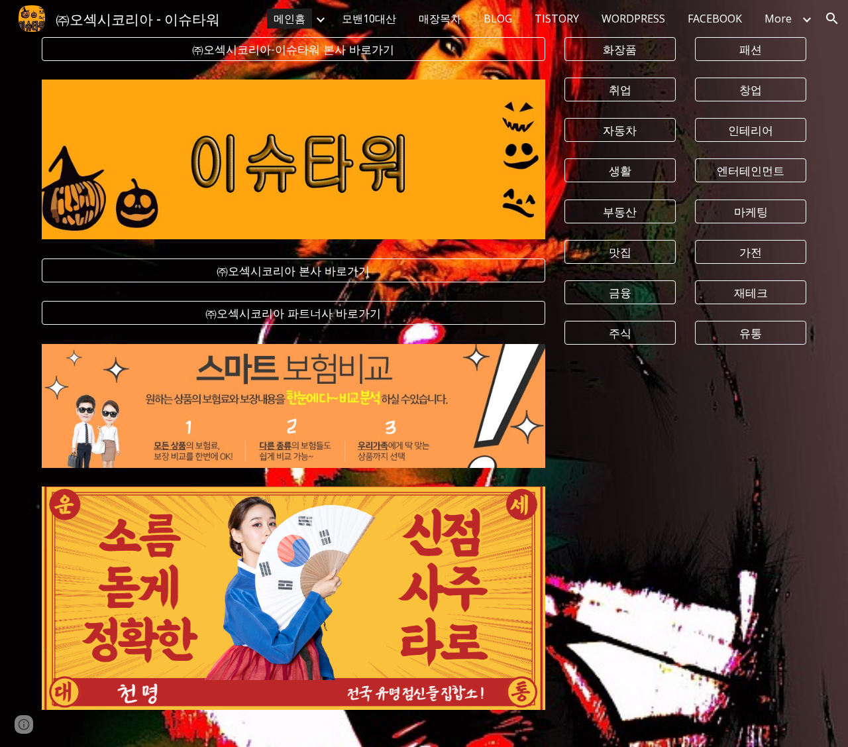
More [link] (778, 18)
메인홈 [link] (289, 18)
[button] (832, 18)
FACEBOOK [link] (715, 18)
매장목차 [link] (440, 18)
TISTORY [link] (557, 18)
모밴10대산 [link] (369, 18)
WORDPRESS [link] (633, 18)
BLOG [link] (498, 18)
